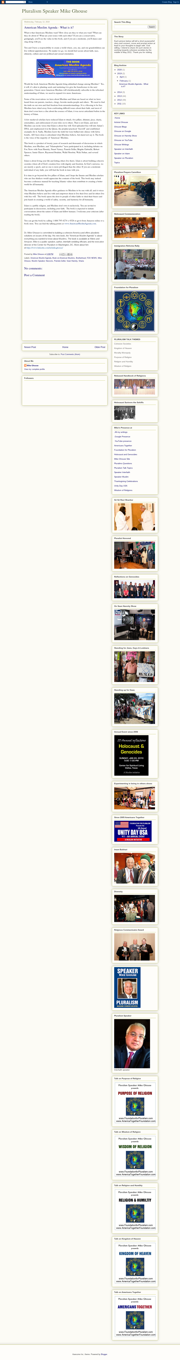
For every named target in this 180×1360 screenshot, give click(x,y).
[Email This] (60, 254)
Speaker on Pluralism (123, 158)
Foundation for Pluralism (125, 450)
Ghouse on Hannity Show (125, 136)
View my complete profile (34, 369)
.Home (117, 118)
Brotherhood (81, 258)
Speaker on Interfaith (123, 149)
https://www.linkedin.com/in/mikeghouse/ (44, 247)
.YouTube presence (122, 441)
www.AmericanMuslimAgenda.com (80, 223)
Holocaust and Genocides (125, 454)
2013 (119, 96)
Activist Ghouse (121, 122)
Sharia (81, 261)
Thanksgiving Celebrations (126, 481)
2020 (119, 70)
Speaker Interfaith (122, 472)
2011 (119, 104)
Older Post (100, 347)
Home (65, 347)
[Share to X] (66, 254)
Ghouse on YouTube (123, 140)
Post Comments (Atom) (70, 354)
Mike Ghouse (32, 366)
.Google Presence (122, 436)
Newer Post (30, 347)
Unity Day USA (120, 486)
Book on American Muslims (63, 258)
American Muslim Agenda (41, 258)
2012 (119, 100)
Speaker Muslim (121, 477)
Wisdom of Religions (123, 490)
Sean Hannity (72, 261)
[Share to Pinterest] (71, 254)
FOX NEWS (92, 258)
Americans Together (123, 445)
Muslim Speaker (38, 261)
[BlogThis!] (63, 254)
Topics (117, 162)
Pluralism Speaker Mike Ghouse (54, 10)
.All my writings (120, 432)
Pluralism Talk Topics (123, 468)
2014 (119, 92)
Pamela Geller (60, 261)
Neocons (49, 261)
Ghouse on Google (122, 131)
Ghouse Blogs (120, 127)
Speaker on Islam (122, 153)
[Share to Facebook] (68, 254)
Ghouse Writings (121, 144)
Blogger (104, 1354)
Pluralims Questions (123, 463)
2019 (119, 73)
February (124, 81)
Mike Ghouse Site (122, 459)
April (122, 77)
